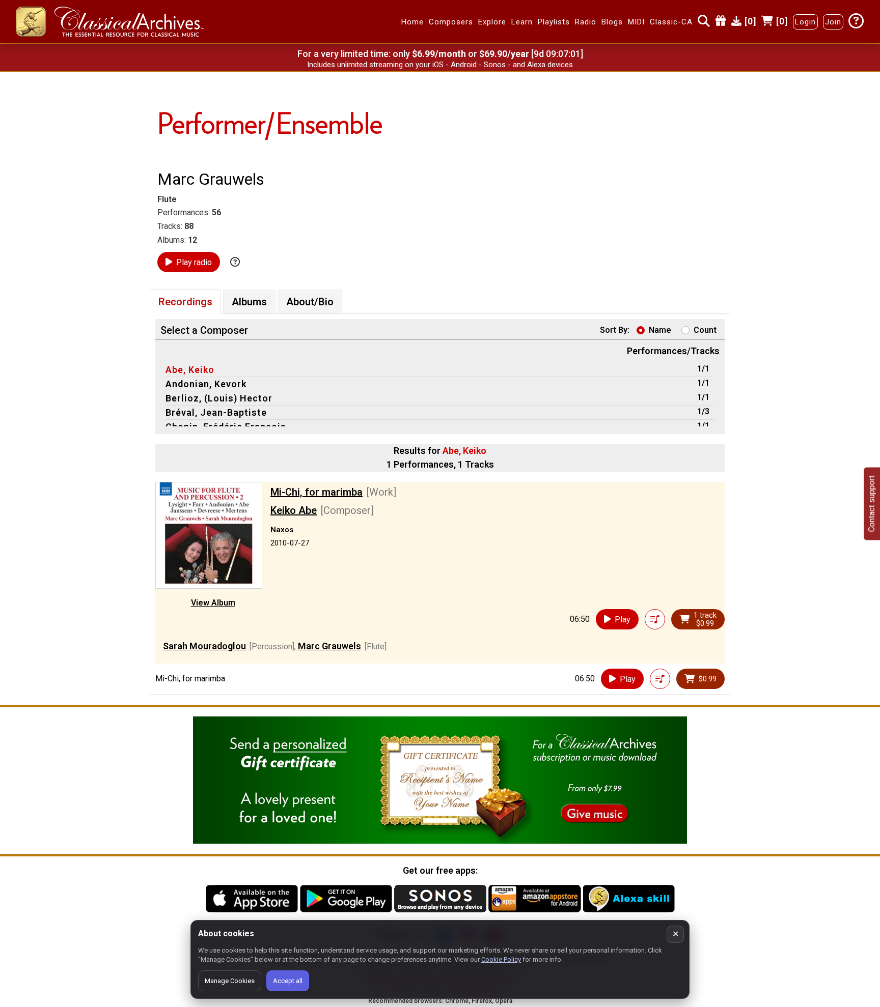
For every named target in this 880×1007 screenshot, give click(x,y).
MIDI (636, 21)
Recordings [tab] (185, 302)
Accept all (287, 981)
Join (833, 21)
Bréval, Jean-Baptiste (216, 412)
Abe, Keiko (190, 369)
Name (660, 330)
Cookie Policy (501, 959)
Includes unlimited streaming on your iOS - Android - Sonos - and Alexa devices (440, 64)
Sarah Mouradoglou (204, 646)
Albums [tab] (249, 302)
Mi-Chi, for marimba (316, 492)
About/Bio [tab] (310, 302)
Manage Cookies (230, 981)
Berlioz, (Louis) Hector (219, 398)
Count (705, 330)
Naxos (281, 529)
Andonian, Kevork (206, 384)
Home (412, 21)
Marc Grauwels (329, 646)
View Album (213, 603)
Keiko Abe (293, 510)
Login (805, 21)
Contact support (871, 503)
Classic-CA (671, 21)
